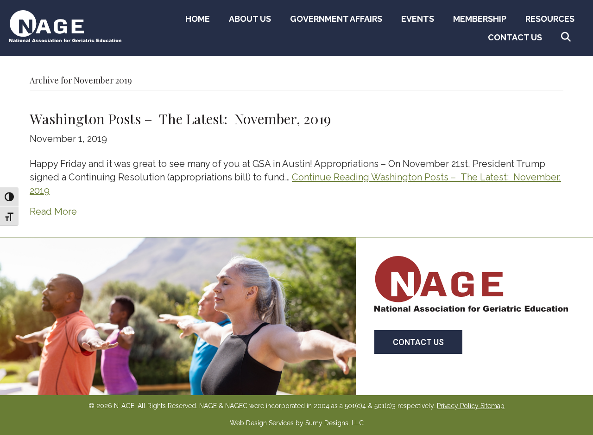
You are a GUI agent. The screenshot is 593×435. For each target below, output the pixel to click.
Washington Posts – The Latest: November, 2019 (180, 118)
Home (197, 19)
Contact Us (515, 37)
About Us (250, 19)
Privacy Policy (458, 405)
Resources (549, 19)
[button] (568, 37)
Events (417, 19)
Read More (53, 211)
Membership (479, 19)
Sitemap (492, 405)
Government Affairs (336, 19)
